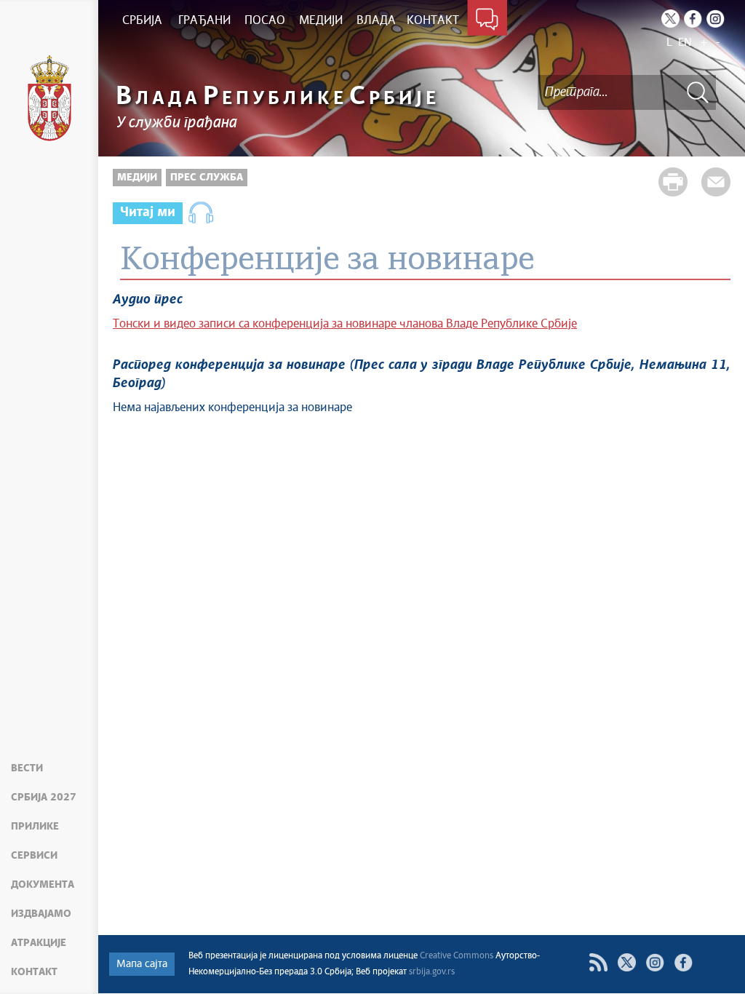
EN (685, 42)
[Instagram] (715, 18)
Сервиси (34, 856)
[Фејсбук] (683, 962)
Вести (27, 768)
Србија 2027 (43, 797)
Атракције (38, 943)
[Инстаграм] (655, 962)
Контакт (34, 972)
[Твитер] (627, 962)
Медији (137, 177)
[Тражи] (698, 92)
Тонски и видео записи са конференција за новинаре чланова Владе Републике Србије (345, 324)
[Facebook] (693, 18)
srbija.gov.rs (432, 972)
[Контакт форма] (487, 20)
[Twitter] (670, 18)
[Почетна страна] (49, 98)
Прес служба (206, 177)
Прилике (35, 827)
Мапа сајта (141, 964)
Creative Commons (456, 956)
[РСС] (598, 962)
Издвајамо (41, 914)
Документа (42, 885)
